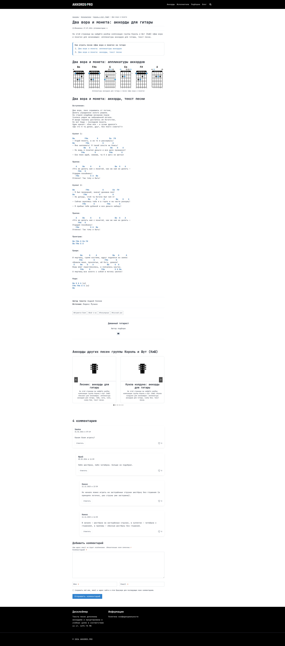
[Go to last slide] (76, 379)
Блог (204, 4)
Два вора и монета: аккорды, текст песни (100, 52)
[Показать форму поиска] (211, 4)
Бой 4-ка (93, 313)
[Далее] (161, 379)
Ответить (79, 443)
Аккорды (171, 4)
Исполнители (183, 4)
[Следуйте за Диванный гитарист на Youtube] (118, 333)
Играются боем (79, 313)
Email (124, 584)
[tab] (113, 405)
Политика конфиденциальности (123, 617)
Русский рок (117, 313)
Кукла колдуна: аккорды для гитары (142, 386)
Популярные (104, 313)
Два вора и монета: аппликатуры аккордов (100, 48)
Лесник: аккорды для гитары (94, 386)
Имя (76, 584)
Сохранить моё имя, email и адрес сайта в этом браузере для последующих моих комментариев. (114, 590)
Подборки (195, 4)
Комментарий (79, 550)
